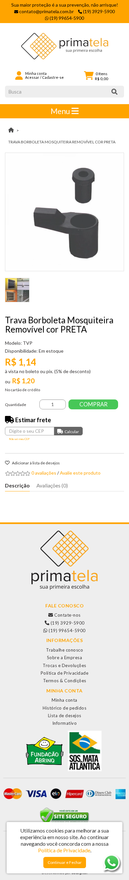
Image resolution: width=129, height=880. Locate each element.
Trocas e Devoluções (64, 665)
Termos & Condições (64, 680)
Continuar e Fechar (65, 862)
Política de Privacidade (65, 673)
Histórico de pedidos (64, 708)
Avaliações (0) (52, 485)
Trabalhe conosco (64, 650)
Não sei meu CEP (19, 439)
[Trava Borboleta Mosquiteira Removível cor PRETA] (64, 212)
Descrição (17, 485)
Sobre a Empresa (64, 657)
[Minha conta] (19, 75)
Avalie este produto (80, 473)
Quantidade (15, 404)
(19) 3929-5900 (67, 623)
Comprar (93, 404)
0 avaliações (43, 473)
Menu (61, 111)
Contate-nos (67, 615)
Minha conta (64, 700)
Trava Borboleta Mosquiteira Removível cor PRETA (61, 141)
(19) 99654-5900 (67, 630)
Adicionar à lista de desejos (35, 462)
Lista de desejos (64, 715)
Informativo (64, 723)
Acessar (32, 77)
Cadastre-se (53, 77)
